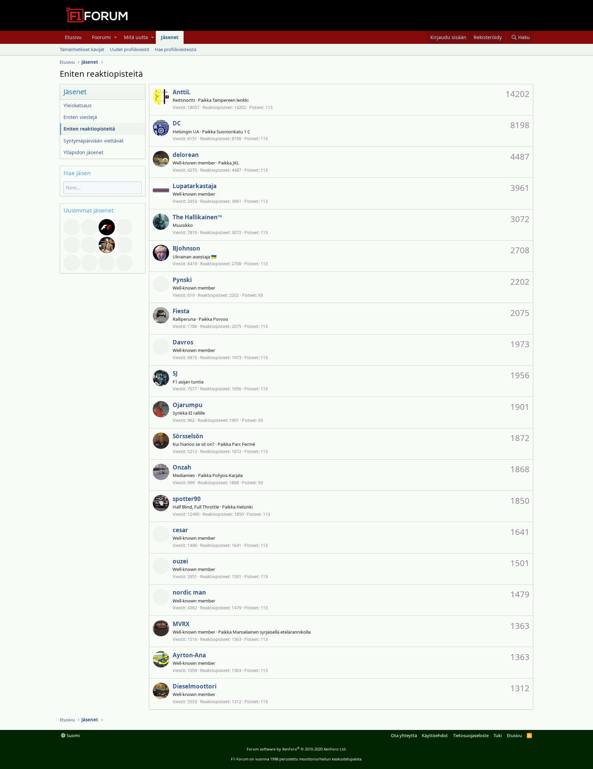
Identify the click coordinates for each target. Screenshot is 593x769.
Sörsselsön (188, 436)
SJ (175, 373)
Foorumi (101, 37)
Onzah (182, 467)
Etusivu (73, 37)
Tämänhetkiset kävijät (82, 49)
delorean (186, 155)
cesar (180, 530)
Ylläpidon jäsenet (83, 152)
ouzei (180, 561)
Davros (183, 342)
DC (177, 123)
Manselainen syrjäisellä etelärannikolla (272, 632)
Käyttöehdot (435, 735)
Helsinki (244, 507)
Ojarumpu (187, 405)
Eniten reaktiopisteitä (89, 128)
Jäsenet (169, 37)
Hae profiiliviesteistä (175, 49)
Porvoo (220, 319)
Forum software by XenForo (297, 749)
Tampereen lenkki (230, 100)
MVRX (181, 624)
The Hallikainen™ (197, 217)
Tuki (497, 735)
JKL (236, 163)
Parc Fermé (243, 444)
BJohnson (186, 248)
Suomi (73, 735)
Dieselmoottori (195, 686)
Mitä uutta (136, 37)
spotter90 (187, 499)
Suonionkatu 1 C (233, 132)
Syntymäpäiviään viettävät (93, 140)
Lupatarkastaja (195, 186)
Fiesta (181, 311)
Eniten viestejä (80, 117)
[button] (115, 37)
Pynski (182, 280)
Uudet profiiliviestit (129, 49)
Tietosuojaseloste (471, 735)
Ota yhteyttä (404, 735)
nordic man (189, 592)
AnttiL (181, 92)
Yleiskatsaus (77, 105)
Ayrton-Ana (189, 655)
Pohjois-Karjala (227, 475)
